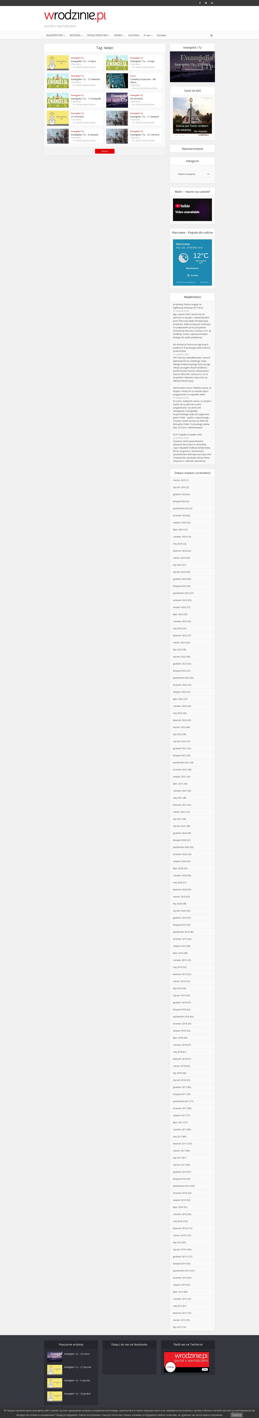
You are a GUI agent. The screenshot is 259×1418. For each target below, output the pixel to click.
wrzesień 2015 (180, 1277)
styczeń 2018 (179, 1080)
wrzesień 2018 (180, 1023)
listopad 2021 (179, 755)
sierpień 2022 (179, 691)
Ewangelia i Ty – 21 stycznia (77, 1367)
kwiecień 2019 (180, 974)
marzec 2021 (179, 811)
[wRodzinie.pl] (75, 15)
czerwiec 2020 (180, 875)
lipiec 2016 (178, 1207)
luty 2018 (177, 1073)
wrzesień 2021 (180, 769)
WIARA (118, 35)
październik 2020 (181, 847)
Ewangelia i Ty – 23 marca (192, 64)
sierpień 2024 (179, 522)
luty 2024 (177, 564)
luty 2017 (177, 1157)
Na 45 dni (204, 282)
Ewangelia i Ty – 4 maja (142, 61)
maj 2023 (177, 628)
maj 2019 (177, 967)
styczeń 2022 (179, 741)
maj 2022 (177, 713)
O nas (147, 35)
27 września (77, 116)
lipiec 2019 (178, 953)
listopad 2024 (179, 501)
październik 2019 (181, 931)
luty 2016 (177, 1242)
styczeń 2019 (179, 995)
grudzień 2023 (180, 579)
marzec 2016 (179, 1235)
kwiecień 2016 (180, 1228)
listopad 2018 (179, 1009)
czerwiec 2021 (180, 790)
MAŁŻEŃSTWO (54, 35)
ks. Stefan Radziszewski (84, 67)
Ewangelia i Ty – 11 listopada (86, 98)
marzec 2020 (179, 896)
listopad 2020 (179, 840)
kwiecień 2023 (180, 635)
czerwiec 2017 (180, 1129)
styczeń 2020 (179, 910)
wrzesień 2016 (180, 1193)
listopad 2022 (179, 670)
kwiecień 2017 (180, 1143)
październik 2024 (181, 508)
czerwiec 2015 (180, 1298)
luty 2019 (177, 988)
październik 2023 (181, 593)
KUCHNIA (133, 35)
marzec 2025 (179, 480)
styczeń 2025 (179, 487)
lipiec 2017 (178, 1122)
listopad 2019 (179, 924)
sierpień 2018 (179, 1030)
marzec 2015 (179, 1320)
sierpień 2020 (179, 861)
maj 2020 (177, 882)
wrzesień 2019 (180, 938)
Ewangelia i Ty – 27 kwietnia (85, 79)
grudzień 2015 (180, 1256)
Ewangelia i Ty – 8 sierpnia (84, 134)
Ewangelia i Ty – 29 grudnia (77, 1393)
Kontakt (161, 35)
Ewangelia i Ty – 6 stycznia (77, 1380)
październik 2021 (181, 762)
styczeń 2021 (179, 826)
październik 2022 (181, 677)
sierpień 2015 (179, 1284)
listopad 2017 (179, 1094)
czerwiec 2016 (180, 1214)
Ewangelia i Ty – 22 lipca (83, 61)
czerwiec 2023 (180, 621)
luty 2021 (177, 818)
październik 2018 (181, 1016)
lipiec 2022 (178, 699)
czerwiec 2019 (180, 960)
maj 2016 (177, 1221)
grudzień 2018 (180, 1002)
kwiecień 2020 (180, 889)
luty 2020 (177, 903)
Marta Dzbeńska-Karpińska (145, 88)
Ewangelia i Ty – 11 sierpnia (144, 116)
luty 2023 (177, 649)
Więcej (105, 151)
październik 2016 (181, 1185)
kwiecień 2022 (180, 720)
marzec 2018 (179, 1066)
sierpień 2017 (179, 1115)
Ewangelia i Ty (77, 57)
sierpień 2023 (179, 607)
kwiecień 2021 (180, 804)
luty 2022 (177, 734)
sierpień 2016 (179, 1200)
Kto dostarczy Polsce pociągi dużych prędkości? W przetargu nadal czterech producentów (191, 347)
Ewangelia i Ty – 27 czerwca (144, 134)
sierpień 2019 (179, 946)
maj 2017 (177, 1136)
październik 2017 (181, 1101)
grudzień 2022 (180, 663)
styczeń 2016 (179, 1249)
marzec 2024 (179, 557)
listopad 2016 (179, 1178)
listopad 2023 (179, 586)
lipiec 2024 (178, 529)
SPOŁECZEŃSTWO (97, 35)
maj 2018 (177, 1051)
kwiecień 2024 (180, 550)
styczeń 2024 (179, 571)
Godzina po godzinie (186, 282)
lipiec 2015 (178, 1291)
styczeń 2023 (179, 656)
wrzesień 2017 (180, 1108)
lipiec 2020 (178, 868)
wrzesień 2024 (180, 515)
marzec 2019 (179, 981)
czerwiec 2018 (180, 1044)
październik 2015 (181, 1270)
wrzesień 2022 (180, 684)
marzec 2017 (179, 1150)
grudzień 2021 (180, 748)
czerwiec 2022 (180, 706)
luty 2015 (177, 1327)
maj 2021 (177, 797)
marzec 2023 (179, 642)
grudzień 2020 (180, 833)
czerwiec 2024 (180, 536)
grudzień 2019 (180, 917)
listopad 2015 (179, 1263)
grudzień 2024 (180, 494)
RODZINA (75, 35)
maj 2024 (177, 543)
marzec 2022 (179, 727)
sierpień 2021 (179, 776)
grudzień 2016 (180, 1171)
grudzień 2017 (180, 1087)
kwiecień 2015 (180, 1313)
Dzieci (133, 75)
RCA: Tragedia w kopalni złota (187, 434)
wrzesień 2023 (180, 600)
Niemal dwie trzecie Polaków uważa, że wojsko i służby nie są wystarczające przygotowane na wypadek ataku (192, 391)
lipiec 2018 (178, 1037)
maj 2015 (177, 1305)
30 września (136, 98)
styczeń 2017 (179, 1164)
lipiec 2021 (178, 783)
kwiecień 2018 (180, 1058)
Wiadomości (192, 297)
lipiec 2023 (178, 614)
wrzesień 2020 (180, 854)
